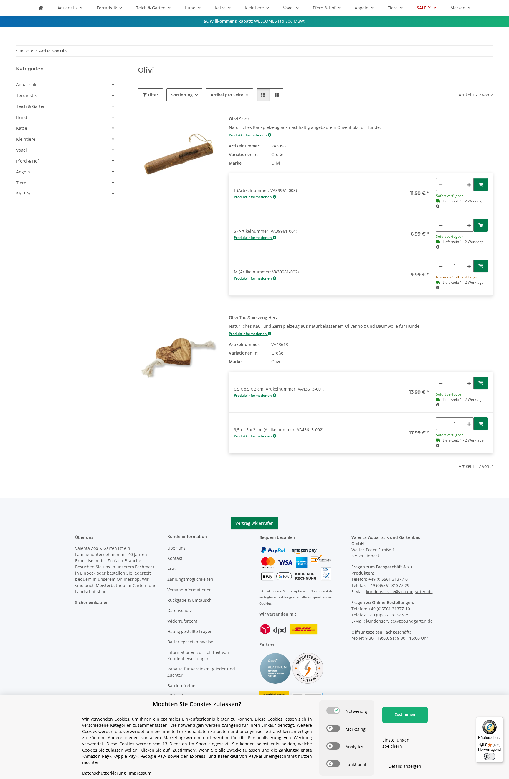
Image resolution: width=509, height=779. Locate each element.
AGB (171, 569)
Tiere (21, 183)
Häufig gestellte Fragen (190, 631)
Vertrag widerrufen (254, 523)
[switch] (333, 710)
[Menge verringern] (440, 184)
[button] (263, 94)
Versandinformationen (189, 590)
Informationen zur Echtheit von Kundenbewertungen (198, 655)
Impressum (140, 773)
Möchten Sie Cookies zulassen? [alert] (197, 704)
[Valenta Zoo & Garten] (41, 8)
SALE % (23, 193)
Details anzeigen (405, 766)
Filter (152, 95)
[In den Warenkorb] (481, 184)
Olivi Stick (239, 119)
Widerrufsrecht (182, 621)
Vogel (21, 150)
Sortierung (182, 95)
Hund (21, 117)
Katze (21, 128)
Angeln (23, 172)
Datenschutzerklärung (104, 773)
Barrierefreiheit (182, 685)
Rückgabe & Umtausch (189, 600)
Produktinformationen (248, 134)
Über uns (176, 548)
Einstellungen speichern (395, 743)
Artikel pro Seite (227, 95)
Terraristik (26, 95)
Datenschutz (179, 610)
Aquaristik (26, 84)
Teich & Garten (31, 106)
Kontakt (174, 558)
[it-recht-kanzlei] (308, 668)
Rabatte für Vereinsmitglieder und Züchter (201, 672)
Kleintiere (25, 139)
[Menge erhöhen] (469, 184)
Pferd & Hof (27, 161)
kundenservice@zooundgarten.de (399, 591)
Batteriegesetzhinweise (190, 641)
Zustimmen (405, 714)
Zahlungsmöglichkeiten (190, 579)
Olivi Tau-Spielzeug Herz (253, 317)
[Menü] (499, 720)
